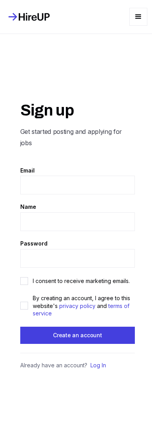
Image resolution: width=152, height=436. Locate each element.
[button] (138, 17)
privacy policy (77, 306)
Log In (98, 365)
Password (34, 243)
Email (27, 170)
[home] (27, 17)
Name (28, 207)
